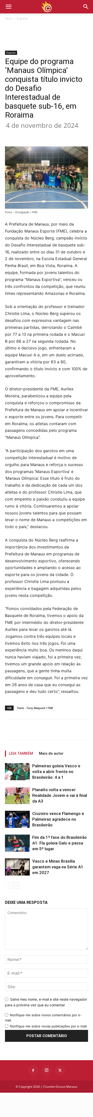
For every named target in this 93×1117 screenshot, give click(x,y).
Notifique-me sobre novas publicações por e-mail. (49, 1026)
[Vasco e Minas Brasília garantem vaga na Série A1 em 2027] (17, 867)
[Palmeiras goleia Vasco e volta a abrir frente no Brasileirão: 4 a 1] (17, 771)
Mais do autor (51, 753)
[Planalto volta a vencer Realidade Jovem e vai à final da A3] (17, 795)
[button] (86, 6)
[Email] (71, 135)
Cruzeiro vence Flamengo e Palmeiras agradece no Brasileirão (58, 819)
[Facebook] (26, 135)
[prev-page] (8, 885)
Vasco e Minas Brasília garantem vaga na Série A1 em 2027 (57, 867)
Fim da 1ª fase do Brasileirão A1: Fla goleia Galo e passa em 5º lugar (59, 843)
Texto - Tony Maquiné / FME (35, 708)
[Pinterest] (48, 135)
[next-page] (16, 885)
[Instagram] (47, 1070)
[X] (37, 135)
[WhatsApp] (60, 135)
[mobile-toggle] (8, 6)
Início (8, 18)
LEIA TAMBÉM (21, 753)
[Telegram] (83, 135)
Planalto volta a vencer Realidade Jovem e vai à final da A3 (59, 795)
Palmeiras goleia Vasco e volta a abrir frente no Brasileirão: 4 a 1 (56, 771)
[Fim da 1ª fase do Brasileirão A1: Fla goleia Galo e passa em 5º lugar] (17, 843)
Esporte (22, 18)
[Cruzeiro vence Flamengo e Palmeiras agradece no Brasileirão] (17, 819)
